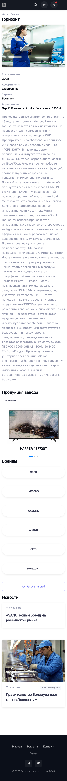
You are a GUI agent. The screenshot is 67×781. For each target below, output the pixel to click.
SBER (33, 472)
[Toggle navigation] (62, 5)
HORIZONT (33, 568)
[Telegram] (54, 4)
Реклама (32, 746)
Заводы (15, 14)
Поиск (33, 753)
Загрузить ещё (35, 586)
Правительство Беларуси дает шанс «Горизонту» (32, 697)
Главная (17, 746)
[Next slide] (57, 433)
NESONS (33, 491)
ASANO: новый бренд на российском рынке (26, 617)
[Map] (44, 4)
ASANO (33, 530)
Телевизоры (10, 400)
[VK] (38, 763)
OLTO (33, 549)
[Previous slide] (9, 433)
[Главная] (3, 14)
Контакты (49, 746)
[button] (31, 456)
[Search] (35, 4)
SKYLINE (33, 510)
